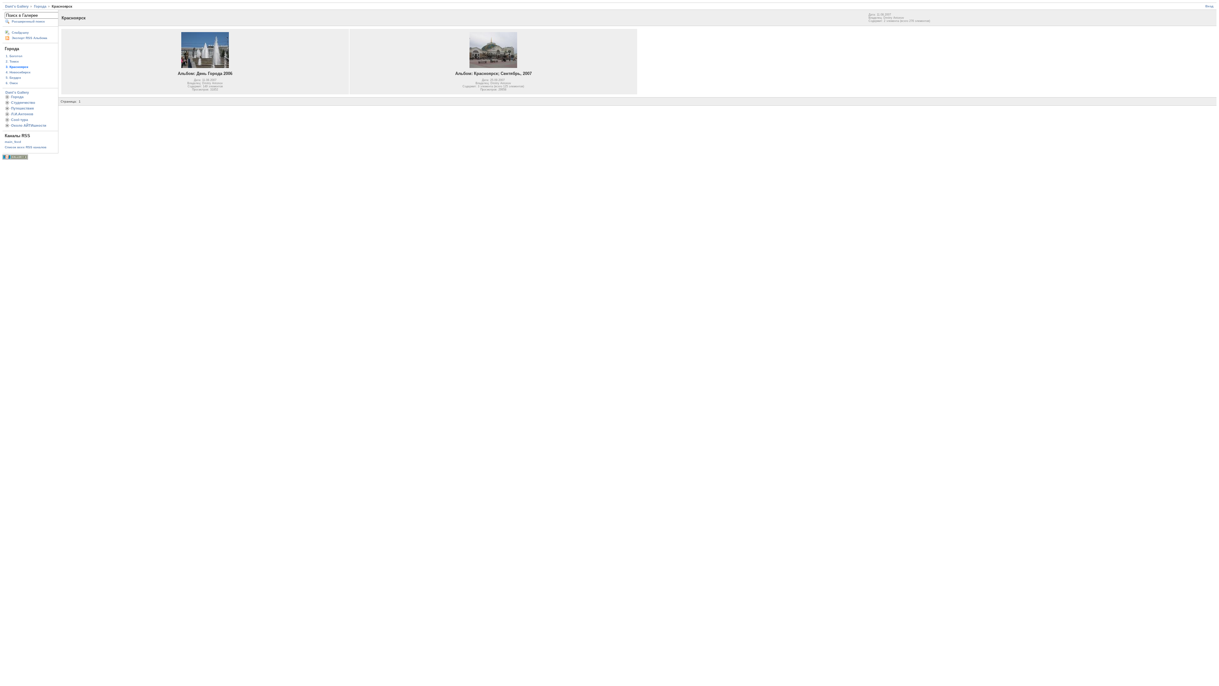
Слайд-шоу (20, 32)
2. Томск (12, 61)
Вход (1209, 6)
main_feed (13, 142)
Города (40, 6)
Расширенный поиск (28, 21)
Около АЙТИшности (28, 125)
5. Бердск (13, 77)
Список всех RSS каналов (25, 147)
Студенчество (23, 102)
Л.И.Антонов (22, 114)
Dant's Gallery (17, 6)
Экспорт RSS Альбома (29, 38)
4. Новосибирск (18, 72)
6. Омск (12, 83)
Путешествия (22, 108)
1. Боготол (14, 56)
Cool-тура (19, 120)
